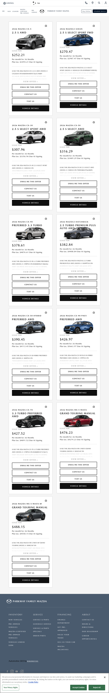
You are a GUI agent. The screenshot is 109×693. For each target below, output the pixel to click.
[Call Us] (87, 3)
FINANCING (65, 614)
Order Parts (39, 636)
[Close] (105, 677)
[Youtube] (16, 671)
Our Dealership (90, 631)
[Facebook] (7, 671)
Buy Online (86, 11)
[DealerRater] (22, 671)
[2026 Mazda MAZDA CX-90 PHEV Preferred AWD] (78, 327)
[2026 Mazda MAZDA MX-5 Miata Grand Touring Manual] (78, 421)
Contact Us (88, 620)
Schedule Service (100, 11)
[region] (54, 683)
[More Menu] (3, 11)
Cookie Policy (33, 682)
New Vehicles (15, 620)
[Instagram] (12, 671)
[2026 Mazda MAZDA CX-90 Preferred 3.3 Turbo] (30, 233)
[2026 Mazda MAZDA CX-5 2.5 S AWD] (30, 42)
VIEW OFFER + (30, 81)
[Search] (100, 3)
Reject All (96, 687)
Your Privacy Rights (11, 687)
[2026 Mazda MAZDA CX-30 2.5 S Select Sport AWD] (30, 137)
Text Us (30, 101)
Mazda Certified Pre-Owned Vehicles (17, 635)
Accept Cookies (78, 687)
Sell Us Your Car (66, 642)
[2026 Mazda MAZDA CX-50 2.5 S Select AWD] (78, 138)
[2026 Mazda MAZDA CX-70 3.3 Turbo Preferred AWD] (30, 421)
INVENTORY (16, 614)
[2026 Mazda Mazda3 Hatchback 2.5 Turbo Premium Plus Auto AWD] (78, 233)
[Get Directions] (93, 3)
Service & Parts (41, 620)
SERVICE (38, 614)
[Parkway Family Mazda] (43, 11)
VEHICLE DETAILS (30, 108)
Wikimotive (32, 661)
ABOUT (86, 614)
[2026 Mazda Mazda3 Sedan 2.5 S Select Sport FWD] (78, 40)
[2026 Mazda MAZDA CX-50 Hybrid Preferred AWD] (30, 327)
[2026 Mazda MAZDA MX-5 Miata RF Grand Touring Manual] (30, 515)
